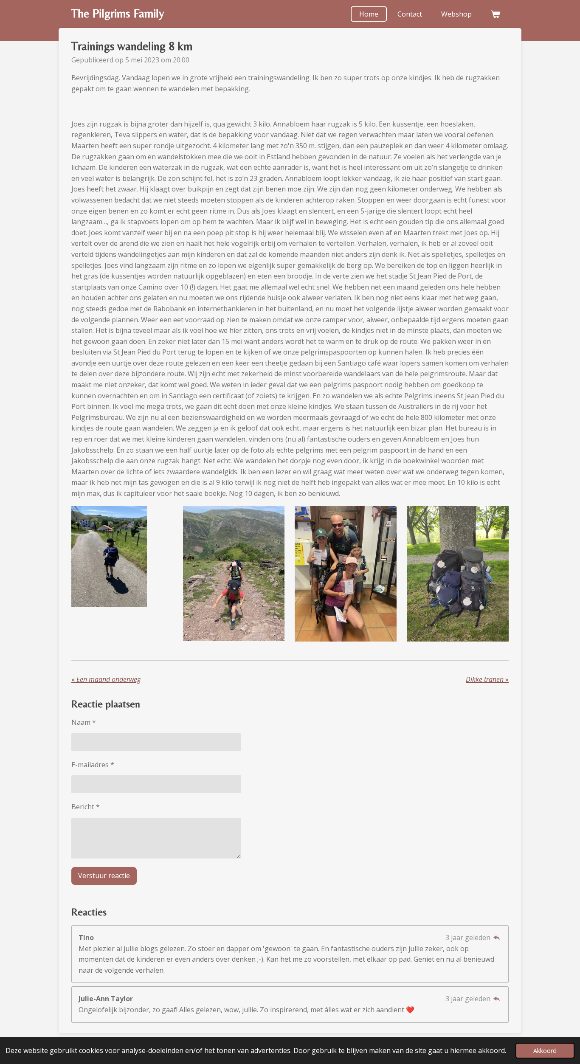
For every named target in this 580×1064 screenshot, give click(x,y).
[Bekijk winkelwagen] (495, 14)
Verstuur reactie (104, 875)
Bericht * (85, 806)
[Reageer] (496, 937)
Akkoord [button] (545, 1051)
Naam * (83, 722)
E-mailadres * (92, 764)
